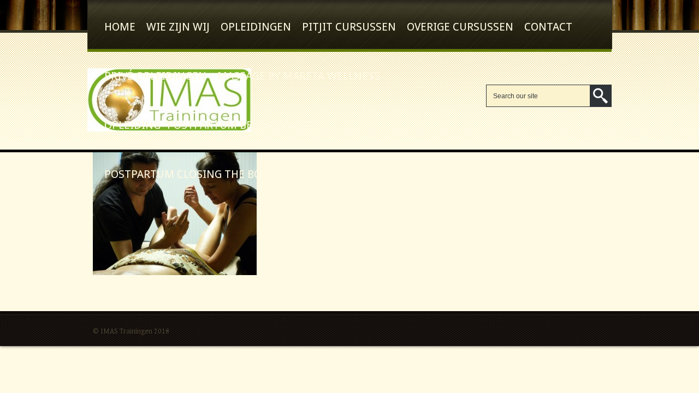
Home (119, 26)
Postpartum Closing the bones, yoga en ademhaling (253, 174)
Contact (548, 26)
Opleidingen (256, 26)
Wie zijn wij (178, 26)
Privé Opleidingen (155, 75)
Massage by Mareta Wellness (298, 75)
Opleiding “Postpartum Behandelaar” (210, 125)
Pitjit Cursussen (349, 26)
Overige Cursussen (460, 26)
